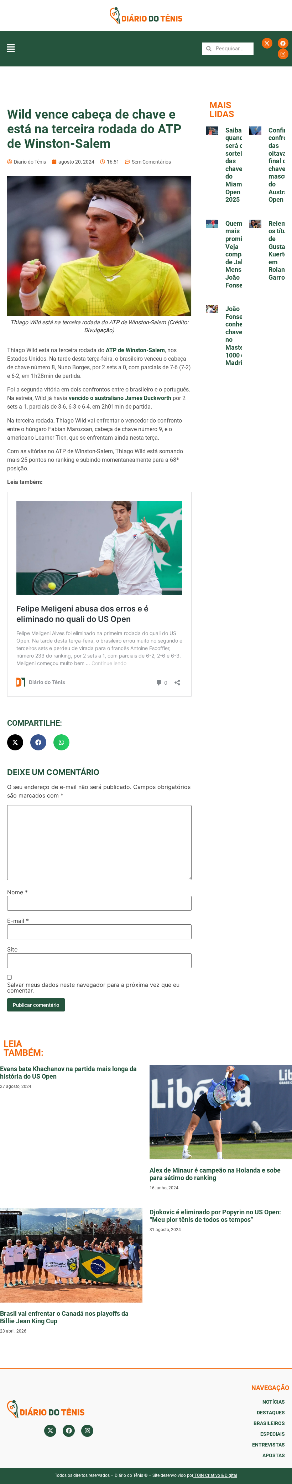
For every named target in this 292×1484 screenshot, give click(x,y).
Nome (17, 892)
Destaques (271, 1412)
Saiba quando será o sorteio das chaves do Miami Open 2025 (236, 164)
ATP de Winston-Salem (135, 350)
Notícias (273, 1402)
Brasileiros (269, 1423)
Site (12, 949)
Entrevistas (268, 1445)
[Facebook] (283, 43)
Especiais (272, 1434)
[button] (11, 48)
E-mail (18, 921)
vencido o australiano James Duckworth (120, 398)
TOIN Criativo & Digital (215, 1475)
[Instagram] (283, 54)
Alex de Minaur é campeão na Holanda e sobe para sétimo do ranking (215, 1174)
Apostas (273, 1455)
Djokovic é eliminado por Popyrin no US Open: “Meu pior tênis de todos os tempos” (215, 1216)
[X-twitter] (267, 43)
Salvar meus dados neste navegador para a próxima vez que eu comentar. (93, 987)
